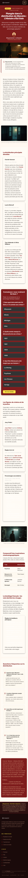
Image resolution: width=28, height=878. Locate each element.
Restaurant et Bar (7, 839)
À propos (5, 852)
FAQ (4, 854)
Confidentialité (6, 862)
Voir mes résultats (9, 391)
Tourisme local (6, 842)
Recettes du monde (7, 836)
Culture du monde (7, 844)
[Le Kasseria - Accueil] (14, 818)
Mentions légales (7, 860)
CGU (4, 865)
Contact (5, 857)
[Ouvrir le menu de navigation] (24, 2)
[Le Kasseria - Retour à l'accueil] (6, 2)
